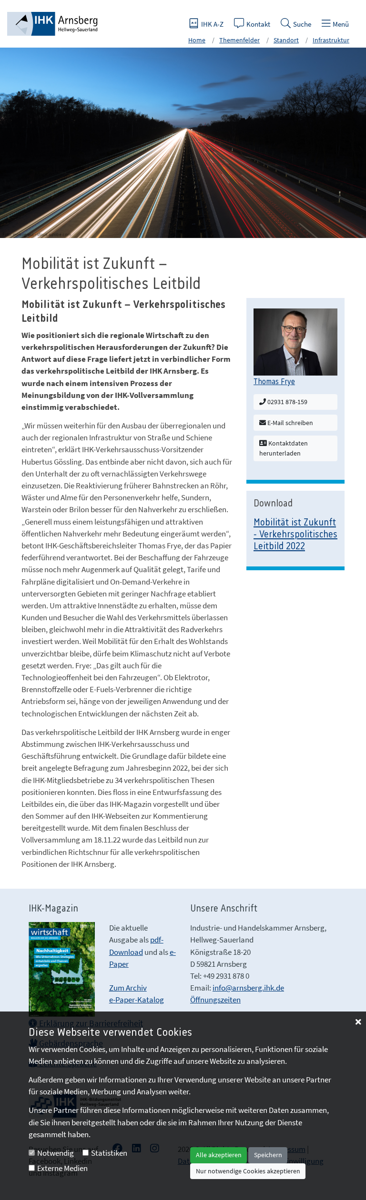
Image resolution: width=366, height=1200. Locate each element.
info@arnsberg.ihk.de (248, 987)
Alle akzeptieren (219, 1154)
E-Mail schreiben (289, 422)
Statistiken (109, 1153)
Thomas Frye (274, 381)
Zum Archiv (128, 987)
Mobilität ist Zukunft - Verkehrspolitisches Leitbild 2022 (295, 535)
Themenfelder (239, 40)
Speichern (268, 1154)
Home (196, 40)
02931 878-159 (286, 401)
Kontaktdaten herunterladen (283, 448)
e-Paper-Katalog (136, 999)
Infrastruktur (331, 40)
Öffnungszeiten (215, 999)
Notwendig (55, 1153)
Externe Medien (62, 1168)
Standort (286, 40)
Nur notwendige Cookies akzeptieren (248, 1171)
